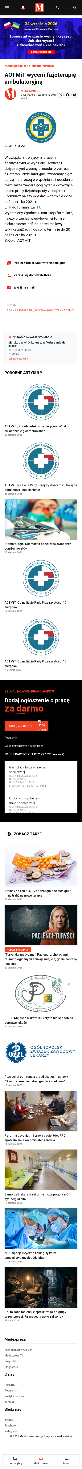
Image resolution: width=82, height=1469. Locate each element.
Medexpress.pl (15, 66)
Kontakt (9, 1402)
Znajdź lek (11, 1361)
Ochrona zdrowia (41, 66)
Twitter (9, 1419)
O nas (9, 1374)
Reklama (10, 1384)
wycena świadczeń (48, 310)
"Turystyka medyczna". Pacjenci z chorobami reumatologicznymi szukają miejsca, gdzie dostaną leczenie (41, 959)
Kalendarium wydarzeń (18, 1349)
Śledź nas (13, 1409)
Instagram (11, 1431)
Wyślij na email (24, 287)
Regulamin (11, 737)
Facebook (10, 1425)
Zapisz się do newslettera (32, 275)
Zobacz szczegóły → (19, 358)
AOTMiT (69, 310)
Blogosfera (11, 1367)
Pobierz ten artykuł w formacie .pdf (39, 263)
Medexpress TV (14, 1355)
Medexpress (30, 91)
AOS (9, 310)
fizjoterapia (24, 310)
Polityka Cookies (14, 1396)
